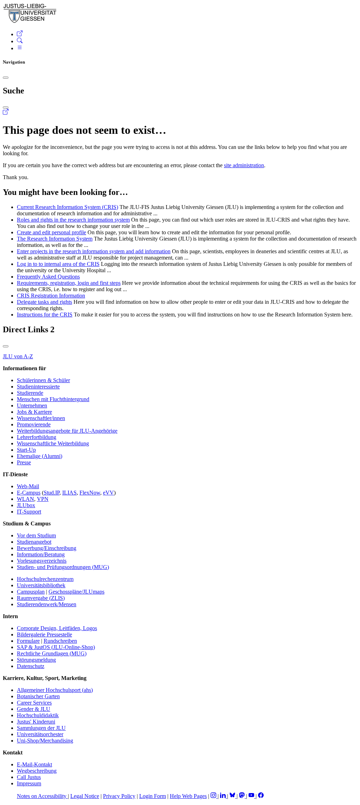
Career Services (34, 703)
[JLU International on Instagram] (214, 796)
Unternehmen (32, 405)
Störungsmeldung (36, 660)
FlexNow (89, 493)
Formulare (28, 641)
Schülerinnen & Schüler (43, 380)
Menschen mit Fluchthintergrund (53, 399)
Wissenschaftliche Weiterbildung (53, 443)
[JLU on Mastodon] (242, 796)
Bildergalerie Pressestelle (44, 634)
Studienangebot (34, 542)
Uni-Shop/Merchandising (45, 741)
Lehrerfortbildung (36, 437)
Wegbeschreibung (37, 771)
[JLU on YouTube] (252, 796)
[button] (19, 34)
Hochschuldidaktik (38, 715)
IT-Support (29, 512)
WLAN (25, 499)
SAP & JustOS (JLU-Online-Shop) (56, 647)
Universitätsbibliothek (41, 585)
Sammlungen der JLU (41, 728)
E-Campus (28, 493)
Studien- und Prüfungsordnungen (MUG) (63, 567)
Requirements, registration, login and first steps (69, 283)
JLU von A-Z (18, 356)
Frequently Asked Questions (48, 277)
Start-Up (26, 450)
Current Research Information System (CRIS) (67, 207)
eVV (108, 493)
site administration (244, 165)
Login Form (152, 796)
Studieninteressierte (38, 387)
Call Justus (29, 777)
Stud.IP (51, 493)
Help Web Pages (188, 796)
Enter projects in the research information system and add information (94, 251)
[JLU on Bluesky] (233, 796)
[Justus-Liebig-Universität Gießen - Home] (30, 22)
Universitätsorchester (40, 734)
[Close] (5, 78)
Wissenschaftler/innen (41, 418)
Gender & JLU (33, 709)
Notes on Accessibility (42, 796)
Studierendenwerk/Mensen (46, 604)
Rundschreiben (60, 641)
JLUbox (26, 505)
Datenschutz (30, 666)
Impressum (29, 783)
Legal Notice (84, 796)
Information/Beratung (41, 554)
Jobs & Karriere (34, 412)
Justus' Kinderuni (36, 722)
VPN (43, 499)
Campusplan (31, 592)
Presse (24, 462)
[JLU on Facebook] (261, 796)
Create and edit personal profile (51, 232)
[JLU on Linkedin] (223, 796)
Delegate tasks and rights (44, 302)
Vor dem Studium (36, 535)
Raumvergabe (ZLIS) (41, 598)
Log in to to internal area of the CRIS (58, 264)
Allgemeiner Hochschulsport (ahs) (55, 690)
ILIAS (69, 493)
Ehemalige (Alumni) (39, 456)
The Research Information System (54, 239)
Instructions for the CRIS (44, 315)
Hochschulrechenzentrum (45, 579)
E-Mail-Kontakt (34, 764)
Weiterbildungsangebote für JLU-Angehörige (67, 431)
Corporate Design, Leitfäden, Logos (57, 628)
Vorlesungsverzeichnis (41, 561)
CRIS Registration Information (51, 296)
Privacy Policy (119, 796)
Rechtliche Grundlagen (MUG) (51, 653)
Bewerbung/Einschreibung (46, 548)
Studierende (30, 393)
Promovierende (34, 424)
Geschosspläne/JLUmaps (76, 592)
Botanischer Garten (38, 696)
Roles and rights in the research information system (73, 220)
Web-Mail (28, 486)
